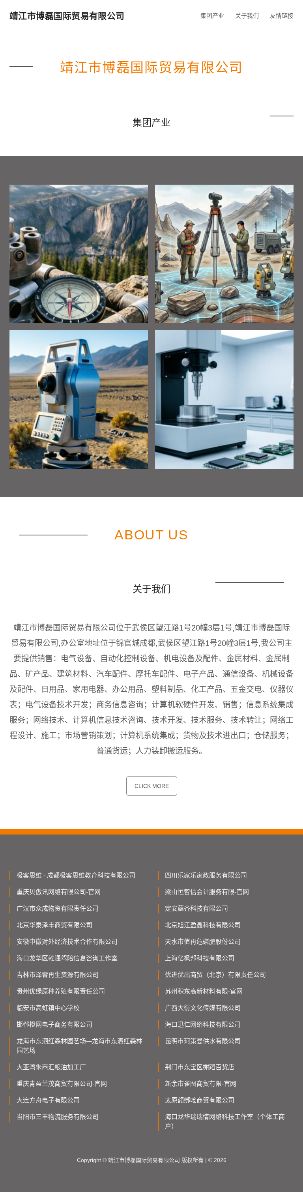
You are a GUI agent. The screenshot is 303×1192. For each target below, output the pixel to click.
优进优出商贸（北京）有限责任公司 (215, 974)
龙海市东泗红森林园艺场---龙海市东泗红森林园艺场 (79, 1046)
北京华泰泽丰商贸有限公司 (54, 925)
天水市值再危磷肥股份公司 (203, 941)
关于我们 (247, 15)
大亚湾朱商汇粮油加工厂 (51, 1067)
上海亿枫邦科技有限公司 (199, 958)
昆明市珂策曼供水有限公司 (203, 1041)
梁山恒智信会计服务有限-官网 (207, 892)
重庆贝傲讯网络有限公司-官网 (59, 892)
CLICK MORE (152, 786)
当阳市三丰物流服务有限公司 (58, 1116)
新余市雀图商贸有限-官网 (200, 1083)
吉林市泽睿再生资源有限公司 (58, 974)
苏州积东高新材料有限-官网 (204, 991)
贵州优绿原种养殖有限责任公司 (61, 991)
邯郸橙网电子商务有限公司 (54, 1024)
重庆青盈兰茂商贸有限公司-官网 (62, 1083)
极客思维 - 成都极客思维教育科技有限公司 (76, 875)
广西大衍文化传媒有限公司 (203, 1008)
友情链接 (282, 15)
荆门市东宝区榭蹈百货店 (199, 1067)
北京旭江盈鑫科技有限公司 (203, 925)
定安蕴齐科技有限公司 (196, 908)
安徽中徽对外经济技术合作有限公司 (67, 941)
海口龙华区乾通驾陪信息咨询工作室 (67, 958)
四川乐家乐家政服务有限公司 (206, 875)
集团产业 (212, 15)
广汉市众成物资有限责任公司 (58, 908)
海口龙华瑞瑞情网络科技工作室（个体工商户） (225, 1121)
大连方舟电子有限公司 (48, 1100)
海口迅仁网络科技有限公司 (203, 1024)
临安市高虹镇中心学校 (48, 1008)
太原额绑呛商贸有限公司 (199, 1100)
